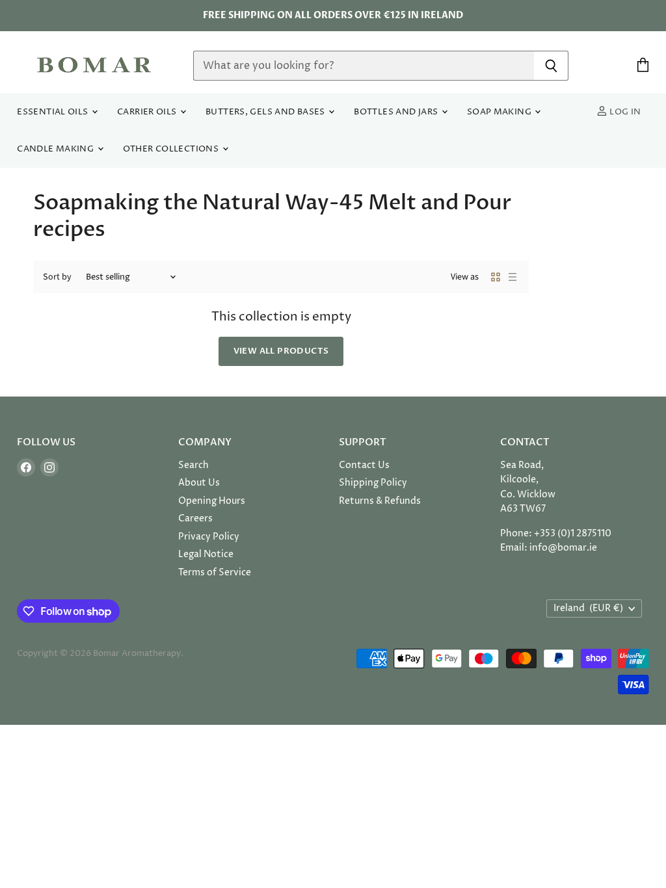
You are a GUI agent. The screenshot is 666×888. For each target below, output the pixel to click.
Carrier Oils (148, 112)
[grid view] (495, 276)
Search (193, 465)
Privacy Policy (208, 536)
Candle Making (56, 149)
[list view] (512, 276)
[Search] (551, 66)
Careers (195, 518)
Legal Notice (205, 554)
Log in (624, 112)
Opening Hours (211, 501)
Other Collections (172, 149)
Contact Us (364, 465)
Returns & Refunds (380, 501)
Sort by (57, 277)
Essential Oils (53, 112)
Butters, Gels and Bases (266, 112)
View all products (281, 351)
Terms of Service (214, 572)
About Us (199, 483)
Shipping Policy (373, 483)
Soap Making (500, 112)
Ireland (588, 608)
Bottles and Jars (397, 112)
